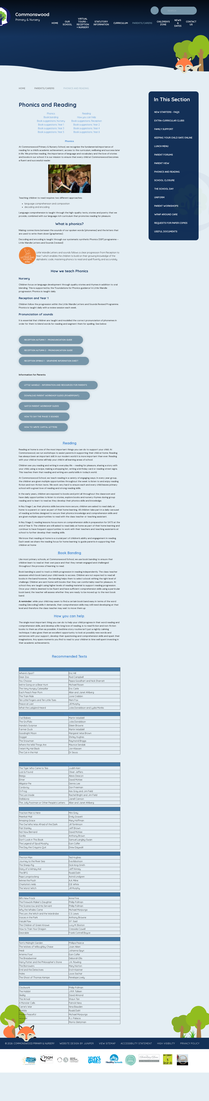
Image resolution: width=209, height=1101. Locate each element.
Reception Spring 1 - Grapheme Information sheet (51, 361)
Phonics (51, 113)
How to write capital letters (40, 427)
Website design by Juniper (77, 1043)
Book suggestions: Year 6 (87, 132)
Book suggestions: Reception (86, 120)
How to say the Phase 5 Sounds (41, 416)
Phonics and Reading (76, 88)
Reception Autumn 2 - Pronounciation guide (48, 350)
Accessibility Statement (136, 1043)
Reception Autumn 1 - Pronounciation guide (48, 340)
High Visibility (166, 1043)
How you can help (86, 117)
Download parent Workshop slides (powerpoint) (51, 395)
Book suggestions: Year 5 (51, 132)
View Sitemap (107, 1043)
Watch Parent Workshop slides (41, 406)
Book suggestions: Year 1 (51, 124)
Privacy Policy (190, 1043)
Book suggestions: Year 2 (86, 124)
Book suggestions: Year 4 (87, 128)
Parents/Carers (44, 88)
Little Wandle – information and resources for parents (55, 385)
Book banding (51, 117)
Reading (86, 113)
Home (22, 88)
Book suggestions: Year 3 (51, 128)
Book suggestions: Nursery (51, 120)
